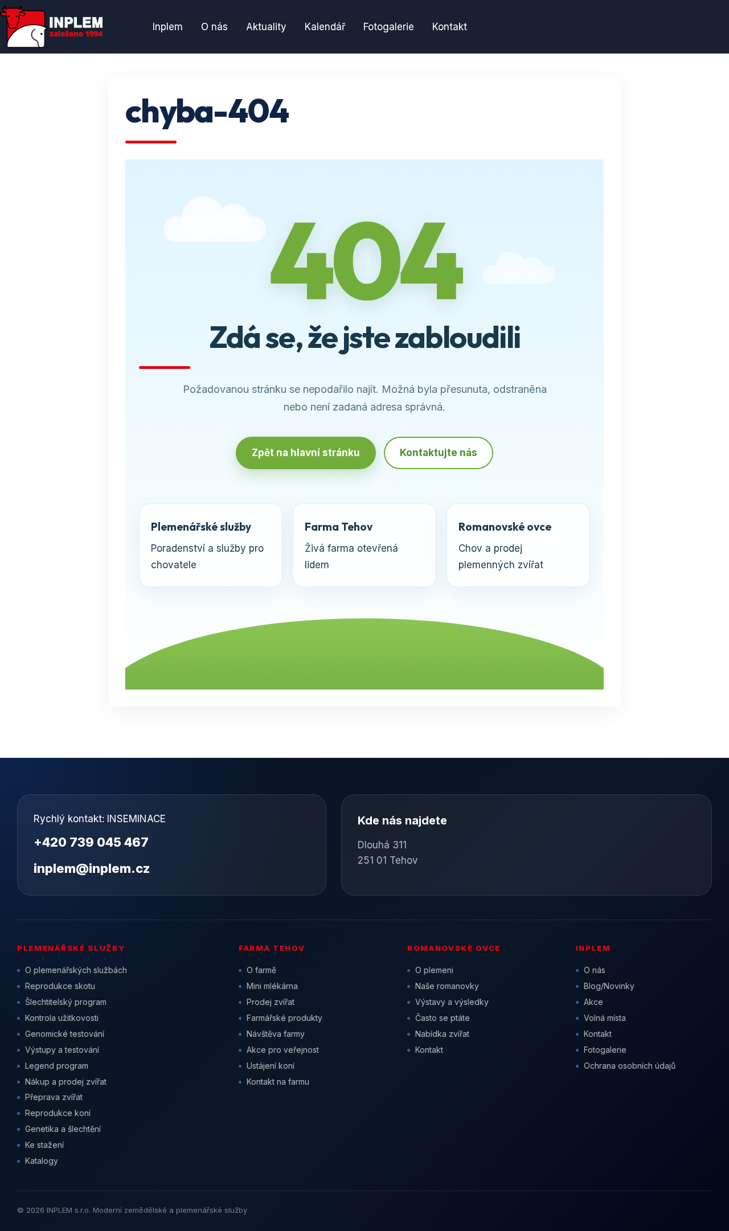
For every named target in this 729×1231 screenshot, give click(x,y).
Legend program (56, 1065)
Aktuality (266, 26)
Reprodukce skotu (60, 986)
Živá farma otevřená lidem (351, 545)
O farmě (261, 970)
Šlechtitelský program (66, 1002)
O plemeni (434, 970)
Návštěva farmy (276, 1034)
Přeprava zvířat (54, 1097)
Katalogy (41, 1161)
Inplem (168, 26)
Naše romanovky (447, 986)
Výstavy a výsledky (452, 1002)
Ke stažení (44, 1145)
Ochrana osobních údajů (629, 1065)
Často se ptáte (442, 1018)
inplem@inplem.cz (92, 868)
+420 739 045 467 (91, 842)
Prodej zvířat (270, 1002)
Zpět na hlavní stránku (306, 452)
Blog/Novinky (609, 986)
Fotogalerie (388, 26)
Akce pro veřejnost (283, 1049)
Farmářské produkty (284, 1018)
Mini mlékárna (272, 986)
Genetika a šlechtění (63, 1129)
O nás (214, 26)
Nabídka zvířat (442, 1034)
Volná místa (605, 1018)
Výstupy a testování (62, 1049)
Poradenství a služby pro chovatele (207, 545)
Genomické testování (64, 1034)
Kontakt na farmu (278, 1081)
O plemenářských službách (76, 970)
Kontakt (449, 26)
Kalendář (325, 26)
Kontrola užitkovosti (62, 1018)
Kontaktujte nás (438, 452)
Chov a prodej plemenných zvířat (504, 545)
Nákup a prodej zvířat (66, 1081)
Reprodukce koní (58, 1113)
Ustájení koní (270, 1065)
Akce (593, 1002)
